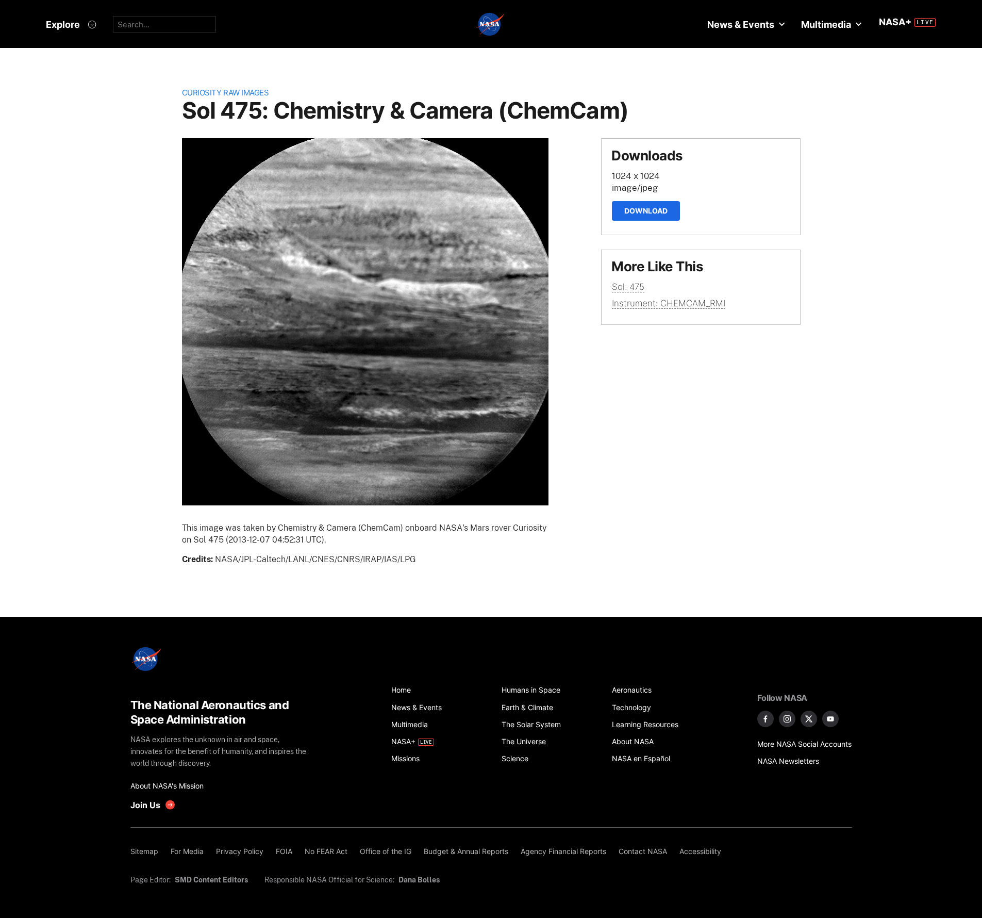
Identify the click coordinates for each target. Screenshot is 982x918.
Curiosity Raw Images (225, 92)
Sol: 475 (628, 287)
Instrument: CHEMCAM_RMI (668, 303)
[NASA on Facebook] (765, 719)
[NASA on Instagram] (787, 719)
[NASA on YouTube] (830, 719)
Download (646, 210)
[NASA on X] (809, 719)
